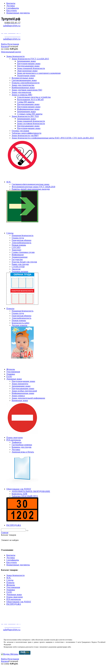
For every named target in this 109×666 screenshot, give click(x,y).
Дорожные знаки (14, 594)
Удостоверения (13, 587)
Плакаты (10, 582)
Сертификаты (12, 560)
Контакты (10, 555)
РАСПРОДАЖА (13, 604)
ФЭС (8, 578)
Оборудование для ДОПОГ (18, 602)
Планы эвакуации (14, 597)
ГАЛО (9, 592)
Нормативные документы (18, 565)
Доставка (10, 557)
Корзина (5, 46)
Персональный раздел (11, 52)
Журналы (10, 585)
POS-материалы (13, 599)
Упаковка (10, 590)
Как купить (11, 562)
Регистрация (13, 44)
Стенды (9, 580)
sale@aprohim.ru (11, 25)
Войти (4, 44)
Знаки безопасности (15, 575)
